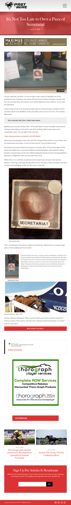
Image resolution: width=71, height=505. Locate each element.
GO (49, 484)
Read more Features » (35, 329)
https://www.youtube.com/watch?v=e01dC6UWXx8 (22, 136)
